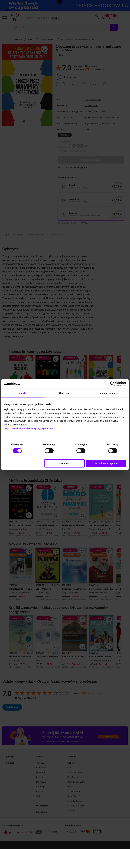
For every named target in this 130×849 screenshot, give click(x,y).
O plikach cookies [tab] (107, 393)
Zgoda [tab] (22, 393)
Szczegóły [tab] (65, 393)
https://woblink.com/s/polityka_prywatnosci (29, 428)
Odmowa (64, 463)
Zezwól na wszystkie (106, 463)
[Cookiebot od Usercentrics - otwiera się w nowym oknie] (112, 383)
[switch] (49, 450)
